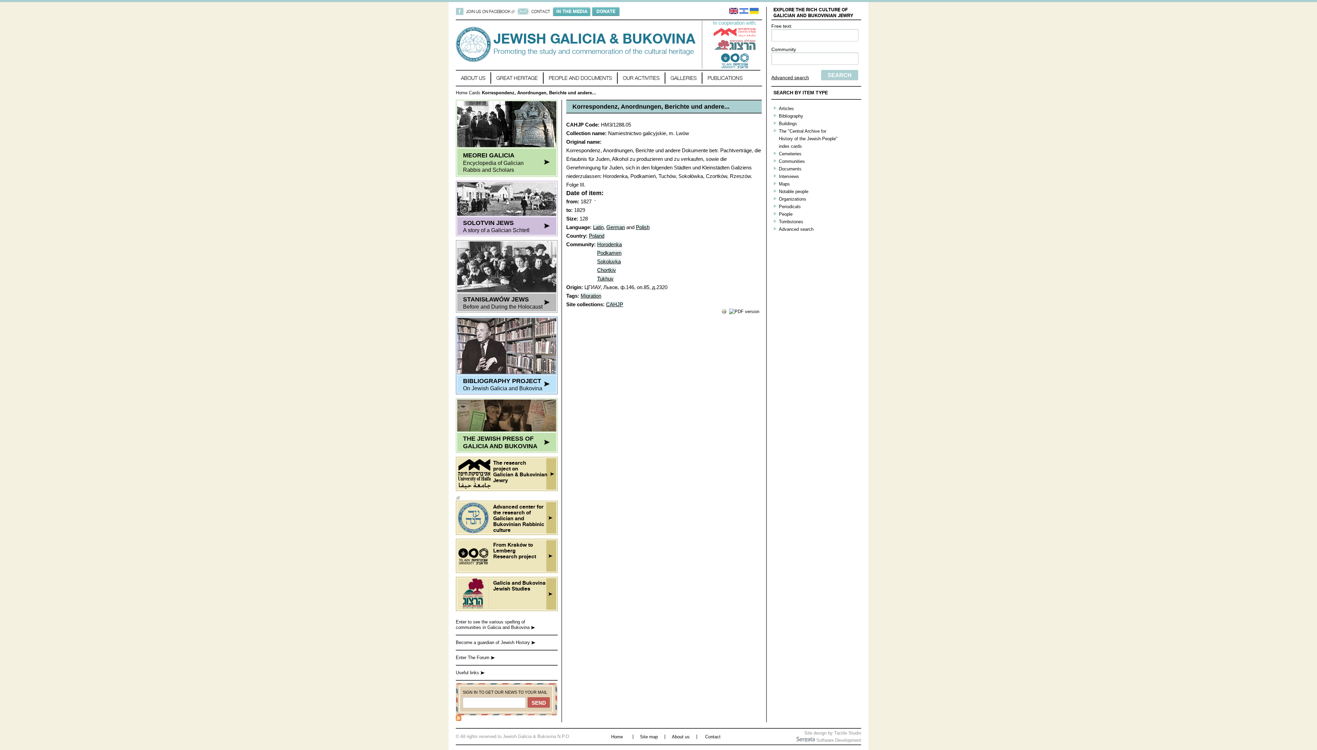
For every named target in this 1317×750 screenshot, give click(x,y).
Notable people (793, 191)
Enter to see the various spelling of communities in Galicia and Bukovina (493, 624)
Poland (596, 236)
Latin (598, 227)
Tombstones (791, 221)
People (786, 214)
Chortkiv (606, 270)
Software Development (838, 740)
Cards (474, 92)
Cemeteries (790, 153)
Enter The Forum (473, 657)
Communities (792, 161)
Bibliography (791, 116)
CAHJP (614, 304)
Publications (725, 78)
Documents (790, 168)
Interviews (789, 176)
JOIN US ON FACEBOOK (490, 11)
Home (461, 92)
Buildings (788, 123)
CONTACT (540, 11)
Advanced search (790, 77)
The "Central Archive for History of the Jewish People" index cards (808, 139)
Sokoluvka (609, 261)
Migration (591, 296)
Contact (713, 736)
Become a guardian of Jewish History (493, 642)
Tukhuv (605, 279)
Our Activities (641, 78)
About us (473, 78)
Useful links (468, 672)
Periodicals (790, 206)
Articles (786, 108)
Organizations (792, 199)
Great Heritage (517, 78)
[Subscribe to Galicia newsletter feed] (458, 719)
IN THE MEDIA (572, 11)
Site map (649, 736)
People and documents (580, 78)
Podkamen (609, 253)
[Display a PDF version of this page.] (744, 311)
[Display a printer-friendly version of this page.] (724, 312)
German (615, 227)
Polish (643, 227)
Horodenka (609, 244)
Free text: (781, 26)
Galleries (684, 78)
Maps (784, 184)
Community (783, 49)
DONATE (605, 11)
